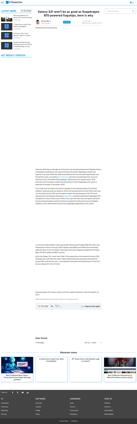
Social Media (108, 410)
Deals (72, 403)
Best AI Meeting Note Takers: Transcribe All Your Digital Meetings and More (17, 377)
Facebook (12, 392)
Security (4, 414)
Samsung (67, 22)
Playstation (73, 414)
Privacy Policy (63, 421)
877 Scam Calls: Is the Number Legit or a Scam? (85, 360)
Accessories (74, 410)
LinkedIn (28, 392)
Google (38, 410)
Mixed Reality (109, 414)
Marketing (4, 410)
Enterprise (4, 407)
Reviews (107, 403)
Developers (5, 403)
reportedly (68, 196)
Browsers (107, 407)
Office (38, 414)
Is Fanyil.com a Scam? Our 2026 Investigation (51, 360)
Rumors (72, 407)
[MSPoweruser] (14, 2)
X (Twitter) (17, 392)
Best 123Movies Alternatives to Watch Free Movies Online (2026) (120, 376)
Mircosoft (39, 403)
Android (38, 407)
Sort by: (87, 343)
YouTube (22, 392)
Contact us (74, 421)
